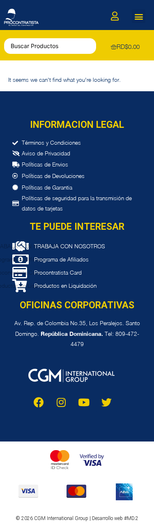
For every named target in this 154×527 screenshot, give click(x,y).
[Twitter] (106, 402)
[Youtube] (84, 402)
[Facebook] (38, 402)
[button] (138, 16)
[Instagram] (61, 402)
